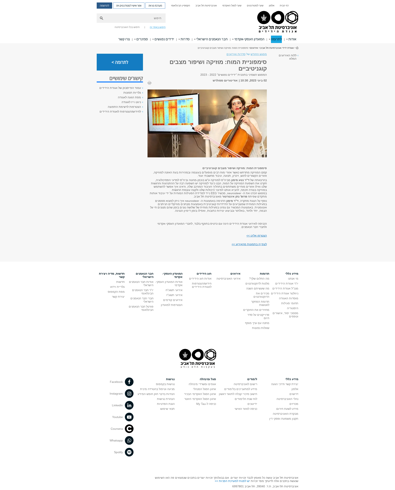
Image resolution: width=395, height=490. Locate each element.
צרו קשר (124, 39)
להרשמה (104, 5)
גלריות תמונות (132, 92)
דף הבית (284, 5)
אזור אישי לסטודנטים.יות (128, 5)
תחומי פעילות (289, 303)
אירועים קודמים (172, 300)
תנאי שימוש (167, 408)
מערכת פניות (155, 5)
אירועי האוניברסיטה (228, 278)
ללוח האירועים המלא (287, 57)
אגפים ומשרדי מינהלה (202, 384)
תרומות (264, 273)
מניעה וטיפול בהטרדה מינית (157, 389)
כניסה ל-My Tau (206, 403)
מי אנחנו (293, 278)
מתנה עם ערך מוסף (257, 323)
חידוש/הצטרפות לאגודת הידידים (201, 285)
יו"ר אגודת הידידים (286, 283)
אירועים (254, 47)
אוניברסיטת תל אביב (206, 5)
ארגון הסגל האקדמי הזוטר (200, 399)
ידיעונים (252, 403)
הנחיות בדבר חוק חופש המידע (156, 394)
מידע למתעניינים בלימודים (240, 389)
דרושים (293, 394)
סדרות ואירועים (236, 54)
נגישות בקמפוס (165, 384)
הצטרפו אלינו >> (256, 235)
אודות (292, 39)
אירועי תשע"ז (174, 295)
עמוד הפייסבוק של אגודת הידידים (120, 87)
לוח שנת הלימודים (246, 399)
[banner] (197, 21)
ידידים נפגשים (164, 39)
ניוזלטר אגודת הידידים (284, 293)
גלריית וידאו (117, 286)
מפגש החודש (259, 54)
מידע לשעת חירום (287, 408)
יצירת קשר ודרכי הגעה (284, 384)
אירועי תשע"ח (174, 290)
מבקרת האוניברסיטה (285, 413)
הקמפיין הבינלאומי (180, 5)
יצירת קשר (118, 296)
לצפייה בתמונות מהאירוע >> (249, 244)
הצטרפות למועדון (171, 305)
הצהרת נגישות (166, 399)
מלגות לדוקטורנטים (257, 283)
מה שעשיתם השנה (257, 288)
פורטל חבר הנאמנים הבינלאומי (141, 308)
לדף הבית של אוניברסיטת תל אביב (297, 48)
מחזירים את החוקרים (256, 309)
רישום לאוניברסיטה (245, 384)
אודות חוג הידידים (200, 278)
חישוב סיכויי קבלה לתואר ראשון (238, 394)
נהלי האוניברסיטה (287, 399)
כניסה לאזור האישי (246, 408)
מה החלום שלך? (259, 278)
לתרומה (276, 39)
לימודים (252, 379)
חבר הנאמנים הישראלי (212, 39)
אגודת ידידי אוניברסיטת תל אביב (277, 47)
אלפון (271, 5)
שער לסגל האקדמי (232, 5)
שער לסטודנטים (255, 5)
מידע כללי (291, 273)
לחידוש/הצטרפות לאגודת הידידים (120, 111)
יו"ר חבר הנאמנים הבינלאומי (142, 291)
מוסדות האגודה (288, 298)
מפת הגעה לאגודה (129, 97)
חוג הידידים (204, 273)
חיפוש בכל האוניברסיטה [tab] (127, 27)
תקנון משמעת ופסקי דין (283, 418)
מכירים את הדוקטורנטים (261, 295)
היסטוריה (292, 308)
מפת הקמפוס (116, 291)
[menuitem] (284, 5)
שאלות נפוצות (260, 328)
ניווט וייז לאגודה (131, 102)
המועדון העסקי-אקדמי (249, 39)
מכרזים (293, 403)
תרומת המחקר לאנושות (260, 303)
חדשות (120, 281)
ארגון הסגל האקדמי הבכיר (200, 394)
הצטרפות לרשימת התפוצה (124, 106)
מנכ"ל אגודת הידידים (285, 288)
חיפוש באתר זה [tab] (158, 27)
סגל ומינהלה (208, 379)
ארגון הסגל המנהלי (204, 389)
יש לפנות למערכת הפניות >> (232, 481)
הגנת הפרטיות (166, 403)
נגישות (170, 379)
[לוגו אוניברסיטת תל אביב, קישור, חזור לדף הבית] (277, 22)
